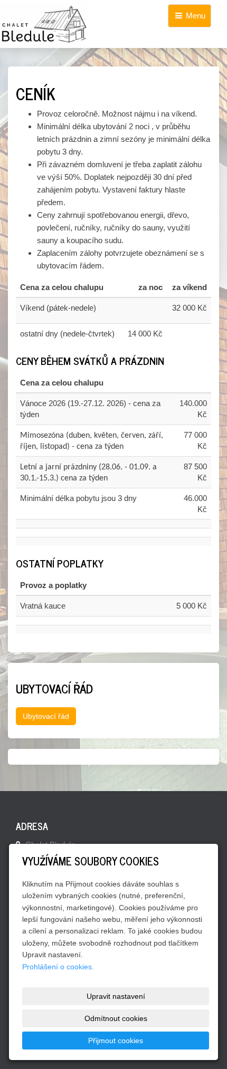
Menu (194, 15)
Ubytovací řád (46, 716)
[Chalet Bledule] (113, 25)
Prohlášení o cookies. (58, 966)
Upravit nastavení (116, 996)
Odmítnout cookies (115, 1018)
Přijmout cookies (115, 1040)
